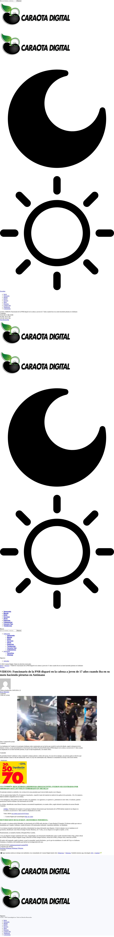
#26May (6, 809)
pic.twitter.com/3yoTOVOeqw (20, 813)
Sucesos (7, 665)
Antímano (12, 845)
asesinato (17, 845)
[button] (4, 319)
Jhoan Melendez (4, 692)
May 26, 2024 (29, 816)
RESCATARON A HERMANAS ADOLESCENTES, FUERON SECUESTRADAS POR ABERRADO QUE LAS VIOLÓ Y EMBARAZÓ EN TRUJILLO (39, 787)
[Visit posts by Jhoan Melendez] (5, 688)
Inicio (1, 665)
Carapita (22, 845)
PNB (26, 845)
